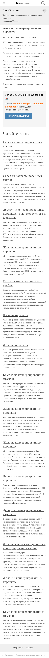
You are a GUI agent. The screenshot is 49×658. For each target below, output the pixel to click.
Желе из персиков (15, 315)
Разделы (29, 648)
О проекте (18, 648)
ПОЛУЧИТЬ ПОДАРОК (18, 116)
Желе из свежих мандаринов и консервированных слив (24, 546)
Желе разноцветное (12, 655)
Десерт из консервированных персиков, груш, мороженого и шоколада (24, 213)
